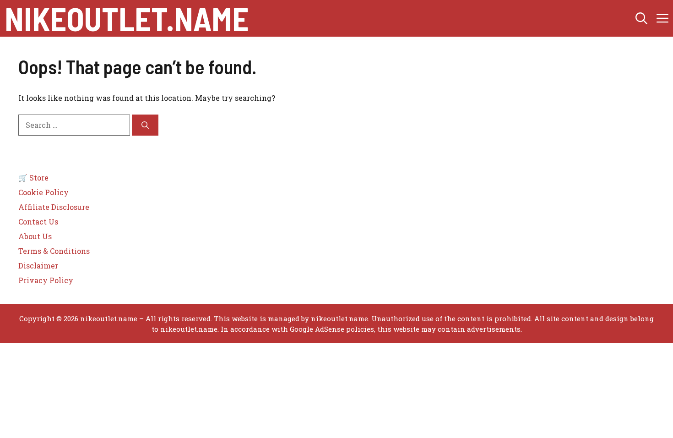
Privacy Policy (45, 280)
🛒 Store (33, 177)
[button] (641, 18)
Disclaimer (38, 265)
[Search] (145, 125)
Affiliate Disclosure (53, 207)
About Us (35, 236)
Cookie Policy (43, 192)
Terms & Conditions (54, 251)
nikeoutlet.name (127, 18)
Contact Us (38, 221)
